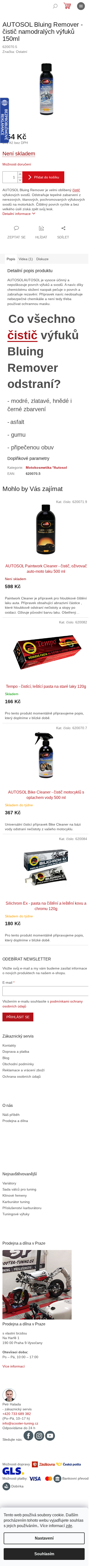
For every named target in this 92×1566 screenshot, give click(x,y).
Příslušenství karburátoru (21, 1208)
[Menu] (81, 6)
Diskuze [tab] (42, 259)
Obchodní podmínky (18, 1064)
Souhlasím (44, 1554)
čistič (76, 190)
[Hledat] (55, 6)
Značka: (14, 52)
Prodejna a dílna (15, 1121)
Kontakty (9, 1045)
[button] (46, 596)
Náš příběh (11, 1115)
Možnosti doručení (16, 164)
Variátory (9, 1183)
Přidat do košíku (46, 177)
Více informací (13, 1366)
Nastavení (44, 1538)
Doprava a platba (15, 1051)
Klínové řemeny (14, 1195)
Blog (5, 1058)
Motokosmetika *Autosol (46, 467)
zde (69, 1526)
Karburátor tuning (16, 1202)
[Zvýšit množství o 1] (19, 174)
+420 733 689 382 (16, 1414)
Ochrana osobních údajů (21, 1076)
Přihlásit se (17, 1017)
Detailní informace (16, 214)
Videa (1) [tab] (26, 259)
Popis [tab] (11, 259)
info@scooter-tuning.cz (20, 1423)
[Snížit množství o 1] (19, 180)
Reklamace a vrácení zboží (23, 1070)
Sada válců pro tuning (19, 1189)
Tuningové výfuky (15, 1214)
